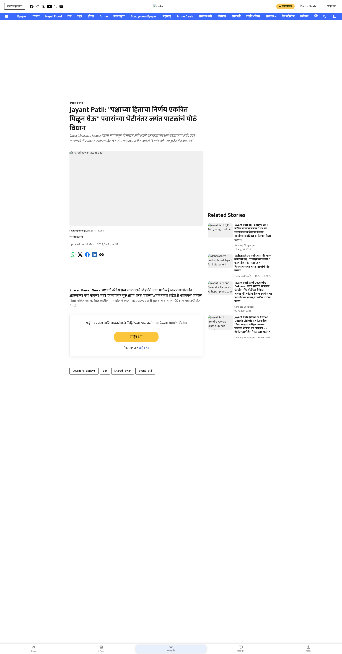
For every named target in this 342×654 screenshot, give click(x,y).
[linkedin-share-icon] (94, 256)
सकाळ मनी (205, 16)
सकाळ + (271, 16)
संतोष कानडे (76, 237)
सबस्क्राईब (287, 6)
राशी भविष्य (253, 16)
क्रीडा (91, 16)
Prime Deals (308, 6)
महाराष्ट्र (167, 16)
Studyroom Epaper (144, 16)
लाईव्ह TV (240, 651)
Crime (104, 16)
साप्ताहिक (119, 16)
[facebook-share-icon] (87, 256)
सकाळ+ (308, 651)
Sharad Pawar (122, 370)
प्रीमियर (222, 16)
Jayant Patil (145, 370)
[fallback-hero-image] (220, 230)
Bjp (105, 370)
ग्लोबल (304, 16)
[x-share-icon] (80, 256)
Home (33, 651)
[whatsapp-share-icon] (73, 256)
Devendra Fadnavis (83, 370)
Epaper (22, 16)
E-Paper (101, 651)
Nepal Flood (53, 16)
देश (69, 16)
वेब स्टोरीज (288, 16)
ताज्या (36, 16)
